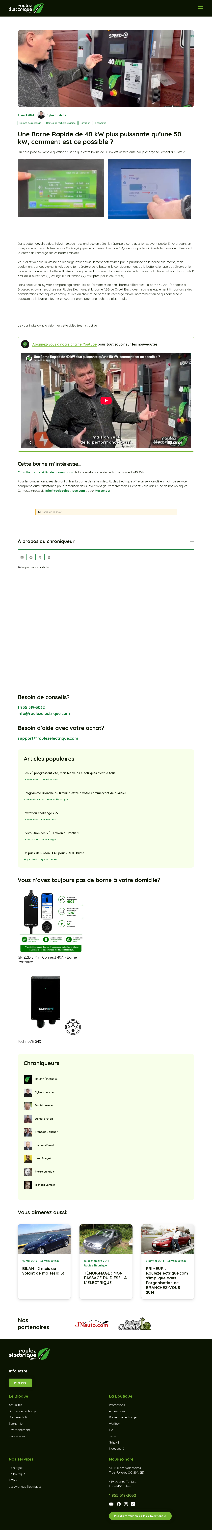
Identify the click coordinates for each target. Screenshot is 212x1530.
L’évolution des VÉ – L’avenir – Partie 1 (51, 833)
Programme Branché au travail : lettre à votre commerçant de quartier (75, 793)
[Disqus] (106, 615)
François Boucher (46, 1132)
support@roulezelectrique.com (48, 738)
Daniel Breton (44, 1118)
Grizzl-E (114, 1442)
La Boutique (17, 1474)
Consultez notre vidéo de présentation (45, 472)
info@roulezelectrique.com (65, 491)
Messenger (103, 491)
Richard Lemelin (45, 1184)
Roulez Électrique (57, 799)
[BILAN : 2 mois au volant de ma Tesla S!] (44, 1261)
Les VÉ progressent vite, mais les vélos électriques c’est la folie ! (70, 773)
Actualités (15, 1405)
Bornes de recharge (22, 1411)
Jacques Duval (44, 1145)
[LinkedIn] (133, 1504)
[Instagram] (126, 1504)
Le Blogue (16, 1468)
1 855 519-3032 (31, 707)
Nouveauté (116, 1449)
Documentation (19, 1417)
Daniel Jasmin (50, 779)
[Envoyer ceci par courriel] (22, 557)
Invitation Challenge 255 (41, 813)
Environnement (19, 1430)
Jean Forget (49, 839)
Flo (111, 1430)
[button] (200, 8)
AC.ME (13, 1480)
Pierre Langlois (44, 1171)
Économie (16, 1424)
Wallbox (114, 1424)
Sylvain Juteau (56, 115)
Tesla (112, 1436)
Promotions (117, 1405)
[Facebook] (119, 1504)
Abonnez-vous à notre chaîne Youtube (64, 344)
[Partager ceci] (31, 557)
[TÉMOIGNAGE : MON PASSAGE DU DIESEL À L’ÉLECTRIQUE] (106, 1261)
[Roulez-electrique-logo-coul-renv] (26, 8)
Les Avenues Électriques (25, 1487)
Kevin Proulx (48, 819)
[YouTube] (111, 1504)
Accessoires (117, 1411)
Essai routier (17, 1436)
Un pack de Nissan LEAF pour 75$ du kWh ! (54, 853)
